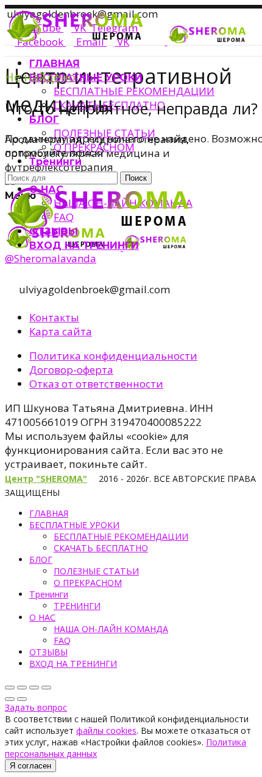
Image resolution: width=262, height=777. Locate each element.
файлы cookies (106, 730)
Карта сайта (60, 331)
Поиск (136, 178)
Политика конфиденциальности (113, 356)
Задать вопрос (36, 707)
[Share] (22, 687)
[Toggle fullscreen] (34, 687)
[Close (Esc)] (10, 687)
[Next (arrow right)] (22, 699)
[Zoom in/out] (46, 687)
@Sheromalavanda (50, 258)
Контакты (54, 317)
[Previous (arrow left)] (10, 699)
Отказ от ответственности (96, 384)
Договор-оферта (71, 370)
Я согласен (30, 765)
